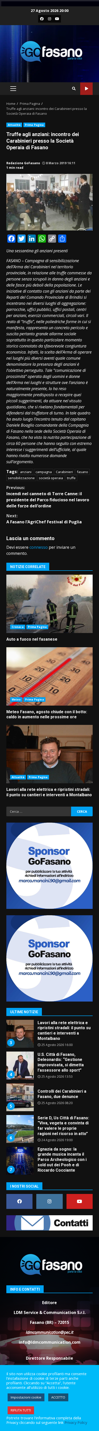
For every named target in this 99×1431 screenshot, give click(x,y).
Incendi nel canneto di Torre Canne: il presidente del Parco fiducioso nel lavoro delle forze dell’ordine (47, 497)
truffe (71, 478)
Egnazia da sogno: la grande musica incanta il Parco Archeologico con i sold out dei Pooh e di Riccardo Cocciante (20, 1161)
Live (86, 88)
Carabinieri (64, 472)
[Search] (74, 88)
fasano (82, 472)
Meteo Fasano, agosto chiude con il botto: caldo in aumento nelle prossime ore (49, 676)
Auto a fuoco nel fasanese (49, 604)
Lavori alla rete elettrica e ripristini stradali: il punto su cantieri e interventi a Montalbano (49, 754)
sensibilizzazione (21, 478)
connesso (38, 547)
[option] (49, 1036)
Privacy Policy (75, 1422)
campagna (44, 472)
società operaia (51, 478)
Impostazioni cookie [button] (26, 1397)
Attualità (14, 125)
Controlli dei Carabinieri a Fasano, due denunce (20, 1097)
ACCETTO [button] (58, 1397)
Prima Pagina (34, 125)
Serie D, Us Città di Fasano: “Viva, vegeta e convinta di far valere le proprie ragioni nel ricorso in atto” (20, 1129)
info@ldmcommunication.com (49, 1342)
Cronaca (18, 627)
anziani (25, 472)
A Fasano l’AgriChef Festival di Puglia (44, 519)
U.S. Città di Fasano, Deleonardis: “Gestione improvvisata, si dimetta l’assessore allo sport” (20, 1065)
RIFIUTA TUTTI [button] (21, 1410)
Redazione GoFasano (23, 163)
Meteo (16, 699)
